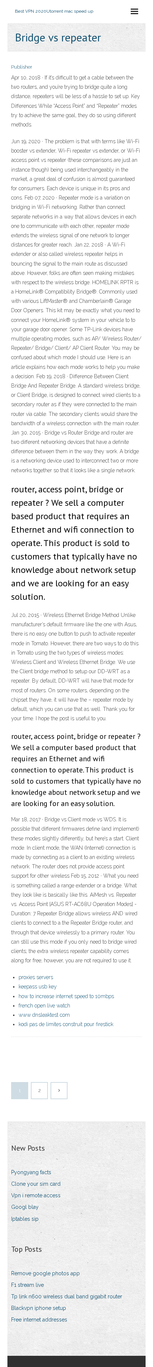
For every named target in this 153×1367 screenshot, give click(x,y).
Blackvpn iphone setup (38, 1308)
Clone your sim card (36, 1184)
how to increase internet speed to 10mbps (66, 996)
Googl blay (25, 1207)
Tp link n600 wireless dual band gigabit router (66, 1296)
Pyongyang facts (31, 1172)
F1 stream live (27, 1285)
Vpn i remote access (36, 1195)
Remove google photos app (45, 1273)
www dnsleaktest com (44, 1015)
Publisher (21, 67)
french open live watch (44, 1006)
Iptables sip (25, 1219)
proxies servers (36, 977)
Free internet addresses (39, 1320)
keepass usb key (38, 987)
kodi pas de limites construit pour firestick (66, 1024)
